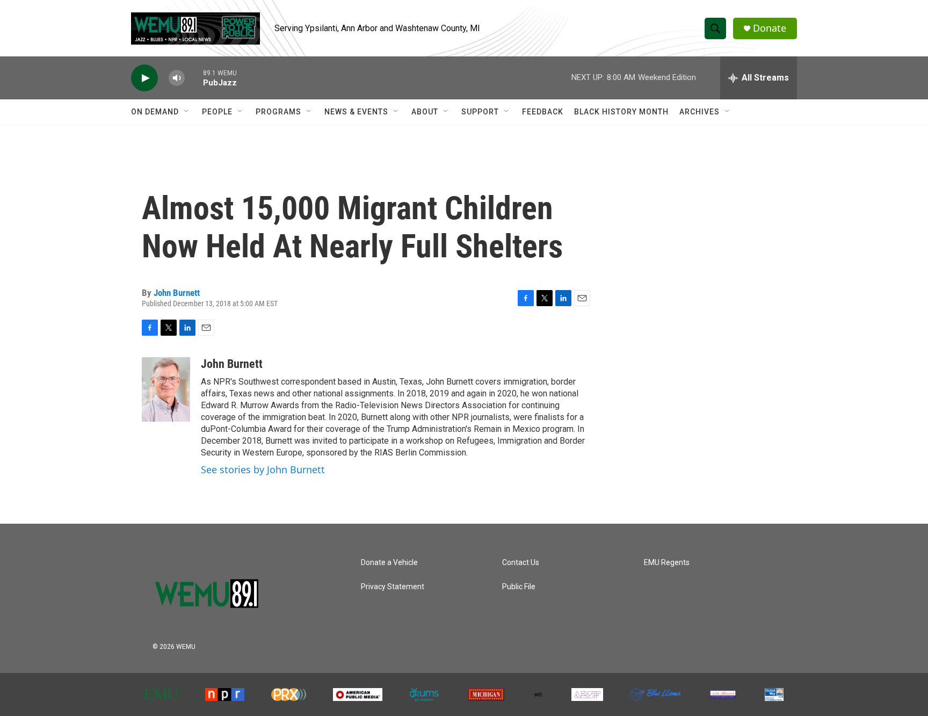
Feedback (542, 111)
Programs (278, 111)
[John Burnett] (166, 389)
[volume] (177, 78)
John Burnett (177, 292)
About (424, 111)
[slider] (193, 77)
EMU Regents (667, 563)
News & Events (356, 111)
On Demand (155, 111)
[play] (144, 78)
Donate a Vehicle (389, 563)
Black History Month (621, 111)
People (217, 111)
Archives (699, 111)
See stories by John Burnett (263, 469)
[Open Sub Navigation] (187, 111)
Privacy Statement (392, 587)
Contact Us (520, 563)
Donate (769, 28)
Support (480, 111)
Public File (518, 587)
